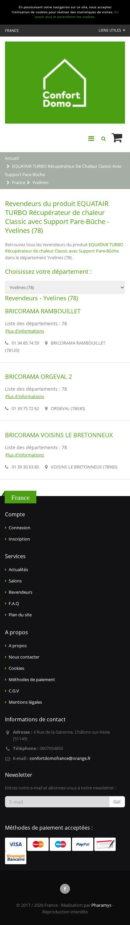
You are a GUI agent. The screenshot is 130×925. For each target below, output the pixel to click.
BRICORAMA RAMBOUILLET (43, 311)
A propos (18, 646)
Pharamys (101, 905)
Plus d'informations (24, 331)
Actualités (18, 569)
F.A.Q (14, 603)
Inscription (19, 539)
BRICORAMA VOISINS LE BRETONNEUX (59, 435)
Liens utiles (110, 30)
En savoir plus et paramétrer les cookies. (76, 14)
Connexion (19, 528)
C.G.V (14, 691)
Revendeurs (20, 592)
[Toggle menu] (91, 138)
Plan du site (20, 615)
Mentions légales (25, 702)
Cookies (16, 668)
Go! (117, 801)
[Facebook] (65, 889)
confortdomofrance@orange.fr (60, 758)
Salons (15, 581)
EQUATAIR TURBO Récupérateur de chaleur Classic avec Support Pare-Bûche (64, 248)
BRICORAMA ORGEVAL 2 (38, 376)
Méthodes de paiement (32, 679)
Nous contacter (24, 657)
